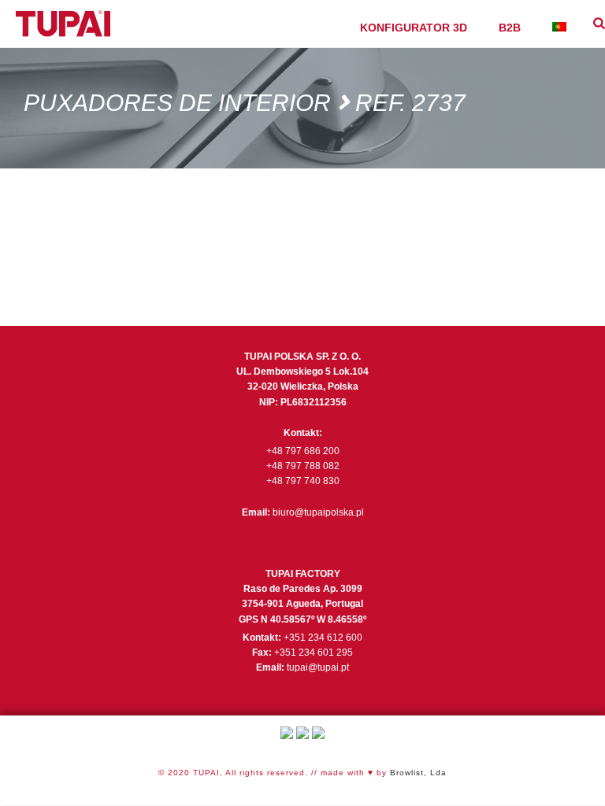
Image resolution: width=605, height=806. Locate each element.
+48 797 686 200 (303, 451)
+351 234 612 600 (323, 637)
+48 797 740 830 (303, 480)
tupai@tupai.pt (318, 667)
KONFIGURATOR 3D (413, 27)
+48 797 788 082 (303, 465)
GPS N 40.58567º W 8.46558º (302, 619)
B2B (510, 27)
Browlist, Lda (418, 772)
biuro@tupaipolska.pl (318, 512)
